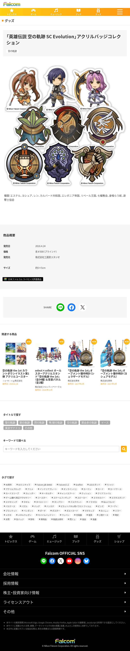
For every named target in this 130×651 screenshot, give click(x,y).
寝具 (90, 515)
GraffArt (79, 484)
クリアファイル (104, 493)
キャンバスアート (67, 493)
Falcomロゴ (64, 484)
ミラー (118, 510)
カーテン (87, 489)
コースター (42, 497)
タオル (26, 502)
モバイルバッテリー (46, 515)
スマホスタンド (118, 497)
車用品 (44, 519)
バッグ (37, 506)
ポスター (56, 510)
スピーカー (82, 497)
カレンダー (30, 493)
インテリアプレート (48, 489)
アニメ (30, 489)
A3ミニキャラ (24, 484)
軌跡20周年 (58, 519)
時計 (117, 515)
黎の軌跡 (10, 422)
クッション (86, 493)
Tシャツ (110, 484)
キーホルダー (47, 493)
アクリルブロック (13, 489)
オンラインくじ (70, 489)
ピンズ (101, 506)
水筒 (8, 519)
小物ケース (103, 515)
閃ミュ (72, 519)
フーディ (114, 506)
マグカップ (89, 510)
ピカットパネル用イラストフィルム (76, 506)
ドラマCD (92, 502)
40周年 (9, 484)
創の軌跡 (25, 422)
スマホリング (11, 502)
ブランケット (11, 510)
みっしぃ (104, 510)
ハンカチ (50, 506)
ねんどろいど (109, 502)
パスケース (10, 506)
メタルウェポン (24, 515)
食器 (94, 519)
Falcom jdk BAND (44, 484)
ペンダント (28, 510)
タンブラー (59, 502)
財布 (32, 519)
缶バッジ (20, 519)
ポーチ (43, 510)
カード (101, 489)
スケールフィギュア (62, 497)
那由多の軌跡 (89, 422)
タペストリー (42, 502)
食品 (84, 519)
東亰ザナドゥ (12, 428)
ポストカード (72, 510)
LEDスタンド (94, 484)
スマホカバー (99, 497)
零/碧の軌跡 (55, 422)
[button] (120, 12)
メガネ (8, 515)
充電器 (79, 515)
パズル (24, 506)
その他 (28, 428)
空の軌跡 (12, 51)
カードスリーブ (12, 493)
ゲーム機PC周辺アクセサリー (18, 497)
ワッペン (65, 515)
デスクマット (76, 502)
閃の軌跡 (39, 422)
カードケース (115, 489)
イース (105, 422)
